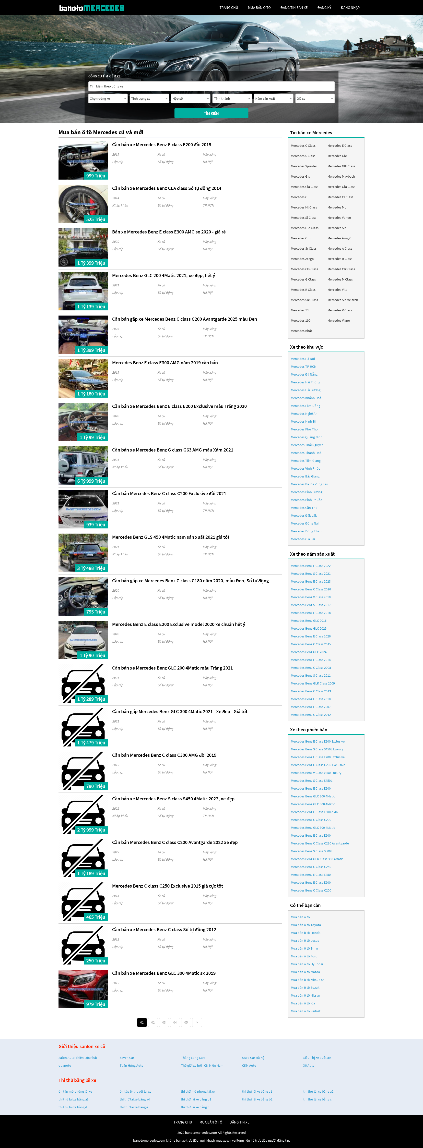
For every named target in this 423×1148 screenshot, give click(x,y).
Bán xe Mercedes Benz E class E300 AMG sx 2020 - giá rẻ (169, 232)
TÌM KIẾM (211, 113)
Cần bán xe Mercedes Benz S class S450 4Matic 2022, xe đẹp (173, 798)
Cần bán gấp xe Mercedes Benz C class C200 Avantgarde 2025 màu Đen (184, 319)
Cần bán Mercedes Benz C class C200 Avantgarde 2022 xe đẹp (175, 842)
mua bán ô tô (259, 7)
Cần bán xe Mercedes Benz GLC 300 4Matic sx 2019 (164, 973)
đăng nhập (350, 7)
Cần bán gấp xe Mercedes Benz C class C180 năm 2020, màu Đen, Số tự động (190, 580)
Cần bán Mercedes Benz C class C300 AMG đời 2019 (164, 755)
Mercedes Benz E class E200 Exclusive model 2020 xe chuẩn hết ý (178, 624)
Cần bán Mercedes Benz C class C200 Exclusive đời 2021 (169, 493)
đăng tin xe (239, 1122)
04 (175, 1022)
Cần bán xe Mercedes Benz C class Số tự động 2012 (164, 929)
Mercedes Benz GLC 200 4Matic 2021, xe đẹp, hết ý (163, 275)
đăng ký (324, 7)
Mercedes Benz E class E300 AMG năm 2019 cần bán (165, 362)
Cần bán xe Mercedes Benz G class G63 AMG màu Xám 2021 (172, 450)
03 (164, 1022)
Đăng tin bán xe (294, 7)
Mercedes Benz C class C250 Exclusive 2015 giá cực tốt (167, 886)
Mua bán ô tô (300, 917)
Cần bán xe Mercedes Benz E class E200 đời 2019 (161, 144)
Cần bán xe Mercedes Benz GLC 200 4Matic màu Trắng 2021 (172, 668)
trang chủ (229, 7)
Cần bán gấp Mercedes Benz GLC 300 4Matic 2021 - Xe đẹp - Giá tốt (179, 711)
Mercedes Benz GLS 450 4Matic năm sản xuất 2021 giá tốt (170, 537)
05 (186, 1022)
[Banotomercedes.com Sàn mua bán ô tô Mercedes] (95, 7)
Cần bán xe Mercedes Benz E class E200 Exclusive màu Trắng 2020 (179, 406)
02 (153, 1022)
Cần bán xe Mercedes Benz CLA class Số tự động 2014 (166, 188)
